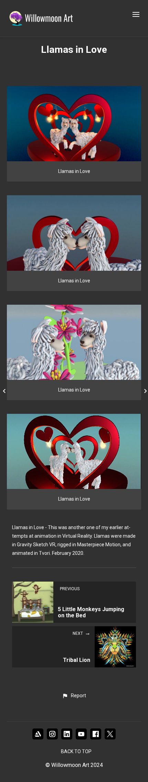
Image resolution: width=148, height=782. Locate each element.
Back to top (76, 751)
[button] (73, 696)
